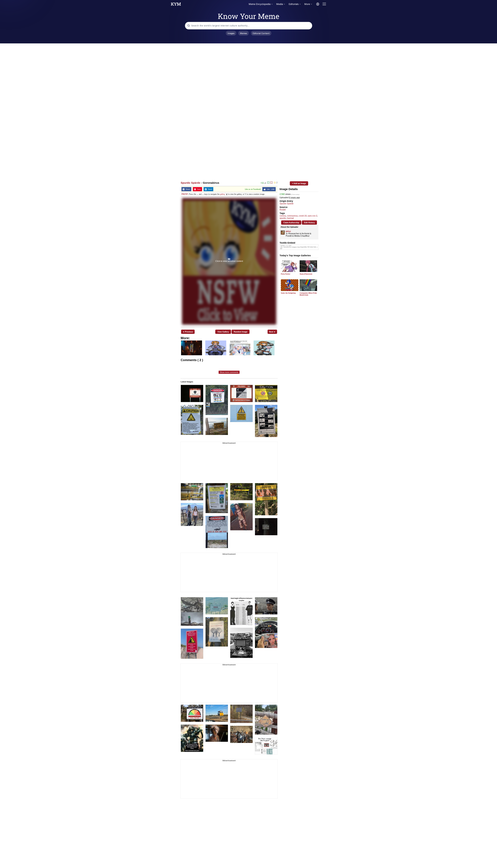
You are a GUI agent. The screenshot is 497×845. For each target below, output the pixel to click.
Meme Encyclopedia (259, 4)
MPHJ (288, 231)
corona (283, 216)
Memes (243, 33)
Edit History (309, 222)
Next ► (272, 332)
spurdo (283, 218)
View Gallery (223, 332)
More (307, 4)
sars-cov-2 (312, 216)
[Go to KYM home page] (176, 4)
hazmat (290, 218)
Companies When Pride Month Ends (308, 294)
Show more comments (229, 372)
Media (280, 4)
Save (198, 189)
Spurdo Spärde (190, 182)
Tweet (209, 189)
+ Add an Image (299, 183)
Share (187, 189)
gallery (222, 194)
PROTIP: (184, 194)
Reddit (283, 210)
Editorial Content (261, 33)
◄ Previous (187, 332)
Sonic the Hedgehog (288, 293)
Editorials (293, 4)
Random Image (240, 332)
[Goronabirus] (229, 261)
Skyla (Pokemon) (306, 274)
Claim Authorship (291, 222)
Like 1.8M (270, 189)
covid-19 (303, 216)
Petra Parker (285, 274)
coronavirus (292, 216)
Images (231, 33)
